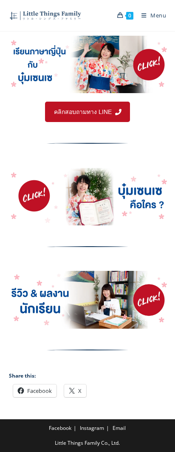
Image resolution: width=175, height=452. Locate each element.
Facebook (60, 428)
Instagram (92, 428)
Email (119, 428)
